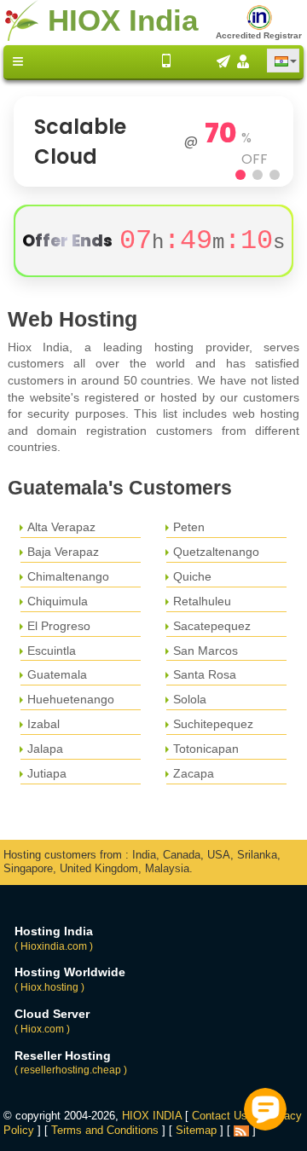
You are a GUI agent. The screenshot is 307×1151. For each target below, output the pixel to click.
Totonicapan (206, 748)
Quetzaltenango (216, 551)
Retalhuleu (202, 601)
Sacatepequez (212, 626)
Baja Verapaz (63, 551)
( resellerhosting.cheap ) (70, 1070)
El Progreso (58, 626)
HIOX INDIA (152, 1115)
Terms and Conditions (105, 1130)
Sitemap (196, 1130)
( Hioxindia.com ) (53, 946)
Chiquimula (57, 601)
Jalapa (45, 748)
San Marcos (205, 650)
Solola (189, 699)
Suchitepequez (213, 724)
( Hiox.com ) (42, 1029)
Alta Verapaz (61, 527)
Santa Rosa (204, 674)
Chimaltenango (68, 576)
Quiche (192, 576)
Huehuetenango (70, 699)
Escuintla (51, 650)
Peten (189, 527)
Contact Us (219, 1115)
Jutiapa (47, 773)
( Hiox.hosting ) (49, 987)
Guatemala (57, 674)
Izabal (43, 724)
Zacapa (193, 773)
